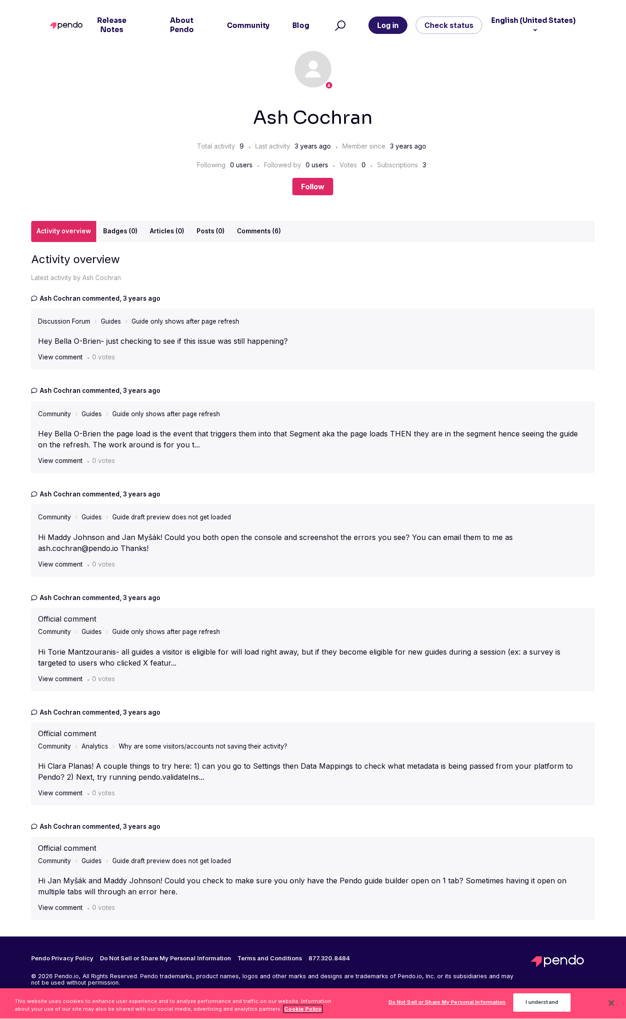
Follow (312, 186)
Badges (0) (120, 231)
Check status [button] (448, 25)
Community (54, 414)
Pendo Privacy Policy (62, 958)
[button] (339, 25)
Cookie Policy (303, 1009)
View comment (60, 357)
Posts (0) (211, 231)
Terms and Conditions (269, 958)
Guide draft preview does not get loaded (171, 517)
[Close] (611, 1003)
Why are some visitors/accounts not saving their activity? (203, 746)
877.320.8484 (329, 958)
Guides (111, 321)
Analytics (95, 746)
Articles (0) (167, 231)
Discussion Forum (64, 321)
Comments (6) (259, 231)
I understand (542, 1002)
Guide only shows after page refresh (185, 321)
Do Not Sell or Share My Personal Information (447, 1002)
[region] (313, 1003)
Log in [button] (388, 25)
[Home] (68, 25)
